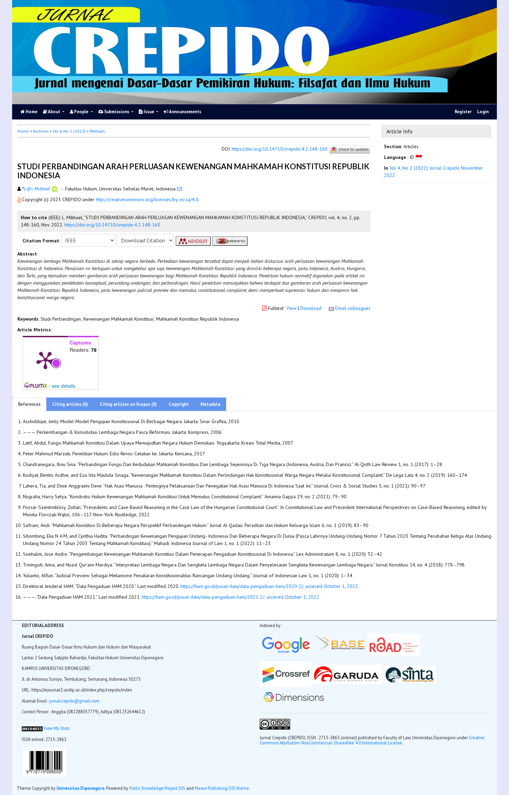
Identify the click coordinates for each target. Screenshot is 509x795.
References (29, 404)
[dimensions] (294, 696)
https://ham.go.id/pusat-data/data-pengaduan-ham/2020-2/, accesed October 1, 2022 (269, 586)
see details (63, 385)
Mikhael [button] (97, 131)
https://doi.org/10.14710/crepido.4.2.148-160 (280, 149)
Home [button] (23, 131)
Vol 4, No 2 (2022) (69, 131)
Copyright (179, 404)
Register (463, 112)
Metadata (210, 404)
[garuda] (347, 674)
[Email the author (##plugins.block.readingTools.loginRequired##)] (179, 189)
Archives (40, 131)
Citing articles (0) (70, 404)
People (81, 112)
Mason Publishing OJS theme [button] (222, 788)
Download (310, 308)
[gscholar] (286, 644)
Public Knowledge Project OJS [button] (157, 788)
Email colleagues (352, 308)
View (291, 308)
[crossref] (286, 674)
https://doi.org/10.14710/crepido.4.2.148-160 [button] (112, 225)
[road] (394, 644)
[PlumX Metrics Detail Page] (45, 360)
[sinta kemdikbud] (410, 674)
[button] (19, 199)
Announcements (184, 112)
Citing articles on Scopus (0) (128, 404)
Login (483, 112)
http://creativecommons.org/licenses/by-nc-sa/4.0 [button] (147, 199)
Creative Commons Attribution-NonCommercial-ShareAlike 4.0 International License (372, 740)
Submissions (116, 112)
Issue (149, 112)
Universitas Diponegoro (80, 788)
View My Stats (57, 728)
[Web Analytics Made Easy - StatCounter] (32, 728)
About (54, 112)
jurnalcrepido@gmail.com (74, 701)
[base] (341, 644)
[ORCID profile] (55, 189)
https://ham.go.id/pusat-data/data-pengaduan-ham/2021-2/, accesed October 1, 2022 (230, 597)
